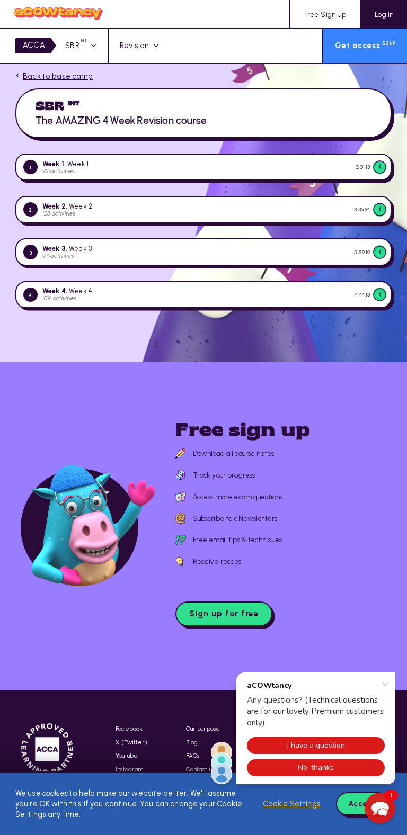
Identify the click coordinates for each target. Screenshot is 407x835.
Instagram (129, 769)
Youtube (127, 755)
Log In (384, 15)
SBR (75, 45)
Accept (362, 804)
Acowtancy (58, 14)
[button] (380, 808)
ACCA (34, 45)
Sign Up (325, 15)
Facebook (129, 728)
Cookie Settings (292, 804)
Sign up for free (224, 613)
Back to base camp (58, 76)
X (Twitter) (131, 742)
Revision (134, 45)
